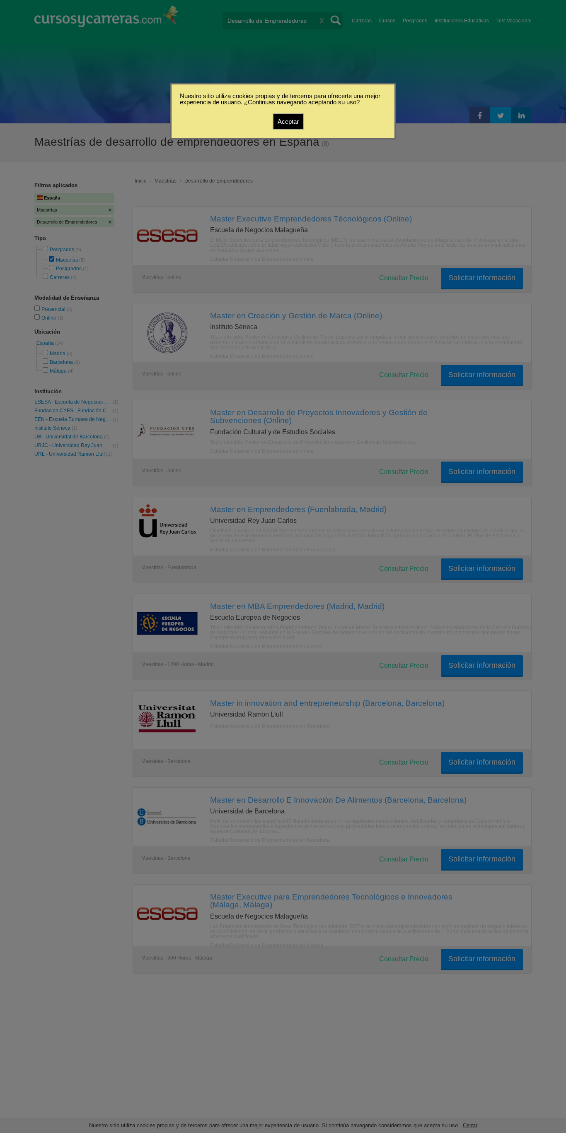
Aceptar (288, 121)
